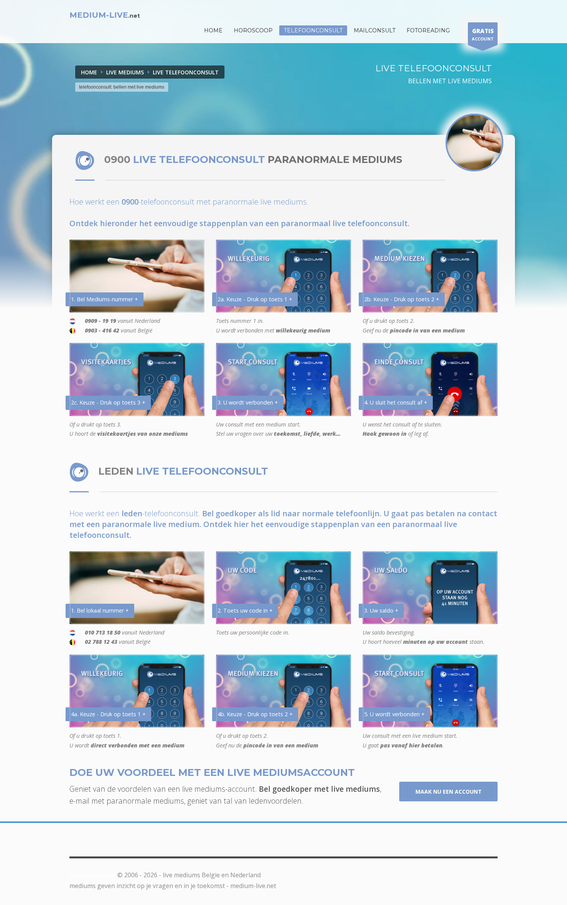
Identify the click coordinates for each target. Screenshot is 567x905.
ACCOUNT (483, 34)
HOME (213, 30)
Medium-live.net (92, 875)
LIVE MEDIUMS (125, 72)
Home (89, 72)
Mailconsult (374, 30)
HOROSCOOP (253, 30)
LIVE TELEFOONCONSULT (186, 72)
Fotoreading (428, 30)
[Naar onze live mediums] (474, 142)
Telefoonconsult (313, 30)
